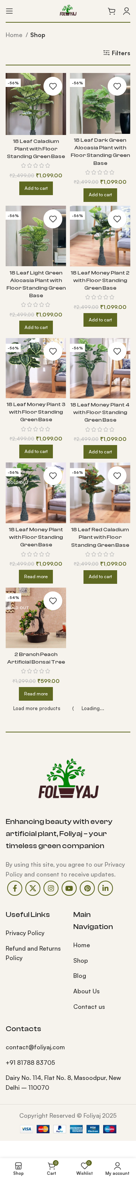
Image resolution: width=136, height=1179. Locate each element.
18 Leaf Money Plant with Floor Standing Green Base (36, 537)
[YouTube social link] (69, 888)
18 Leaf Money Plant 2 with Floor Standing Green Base (100, 280)
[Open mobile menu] (9, 11)
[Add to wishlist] (52, 86)
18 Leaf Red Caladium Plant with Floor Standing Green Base (100, 537)
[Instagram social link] (51, 888)
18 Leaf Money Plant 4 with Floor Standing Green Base (100, 412)
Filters (121, 53)
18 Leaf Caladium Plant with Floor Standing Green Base (36, 149)
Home (15, 35)
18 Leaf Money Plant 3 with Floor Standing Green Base (36, 412)
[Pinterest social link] (87, 888)
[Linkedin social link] (105, 888)
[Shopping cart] (111, 11)
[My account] (126, 11)
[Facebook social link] (14, 888)
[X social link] (32, 888)
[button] (36, 188)
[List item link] (34, 933)
